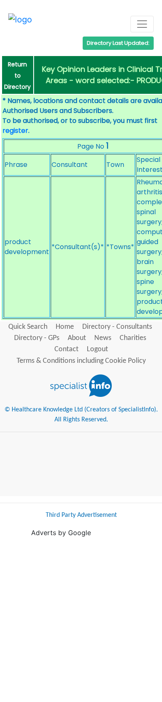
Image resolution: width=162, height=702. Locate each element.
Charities (133, 338)
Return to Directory (17, 75)
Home (65, 327)
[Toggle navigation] (142, 24)
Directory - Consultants (117, 327)
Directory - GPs (36, 338)
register (15, 130)
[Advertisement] (81, 619)
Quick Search (27, 327)
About (77, 338)
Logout (97, 349)
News (102, 338)
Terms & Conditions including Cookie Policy (81, 361)
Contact (66, 349)
